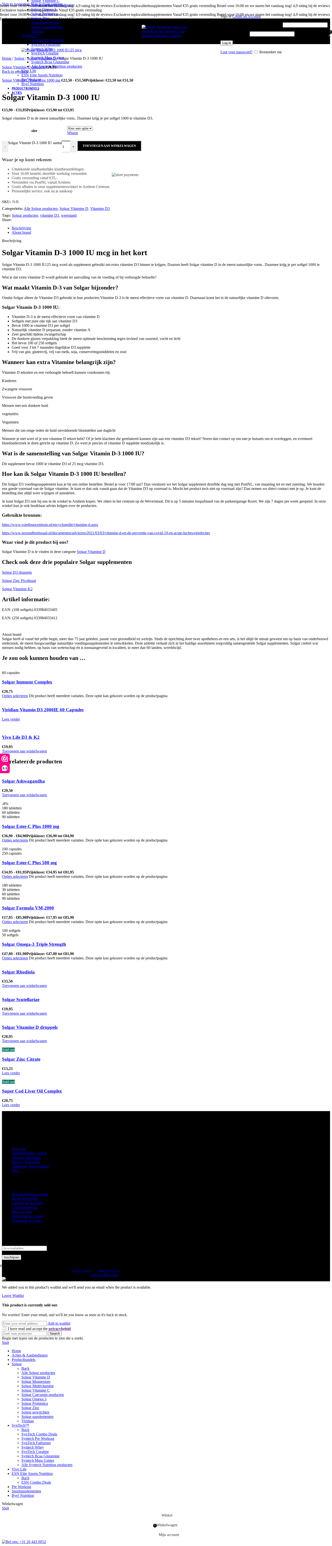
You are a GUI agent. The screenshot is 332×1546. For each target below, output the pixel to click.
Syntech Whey (42, 49)
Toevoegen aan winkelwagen (109, 146)
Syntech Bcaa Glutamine (50, 62)
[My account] (274, 9)
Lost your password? (236, 52)
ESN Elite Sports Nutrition (41, 75)
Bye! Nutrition (32, 84)
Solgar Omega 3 (43, 9)
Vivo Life (28, 71)
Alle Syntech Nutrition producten (56, 66)
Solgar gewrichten (45, 22)
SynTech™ (30, 36)
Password (234, 34)
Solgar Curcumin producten (52, 5)
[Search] (218, 31)
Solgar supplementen (47, 27)
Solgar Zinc (40, 18)
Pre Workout (31, 79)
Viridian (37, 31)
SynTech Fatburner (46, 44)
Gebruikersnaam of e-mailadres (251, 25)
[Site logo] (166, 36)
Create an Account (246, 16)
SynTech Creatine (45, 53)
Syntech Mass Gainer (47, 58)
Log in (226, 43)
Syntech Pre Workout (47, 40)
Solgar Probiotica (44, 14)
